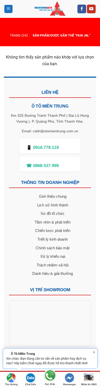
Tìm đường (11, 384)
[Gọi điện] (50, 376)
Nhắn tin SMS (89, 384)
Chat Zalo (30, 384)
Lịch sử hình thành (52, 205)
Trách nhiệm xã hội (52, 265)
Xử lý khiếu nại (52, 256)
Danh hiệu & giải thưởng (52, 273)
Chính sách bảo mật (52, 248)
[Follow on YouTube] (91, 9)
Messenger (69, 384)
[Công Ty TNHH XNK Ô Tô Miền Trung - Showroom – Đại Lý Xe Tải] (50, 9)
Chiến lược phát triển (52, 230)
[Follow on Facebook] (81, 9)
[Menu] (8, 9)
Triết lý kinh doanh (52, 239)
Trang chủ (19, 35)
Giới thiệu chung (52, 196)
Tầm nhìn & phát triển (53, 222)
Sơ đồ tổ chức (53, 213)
